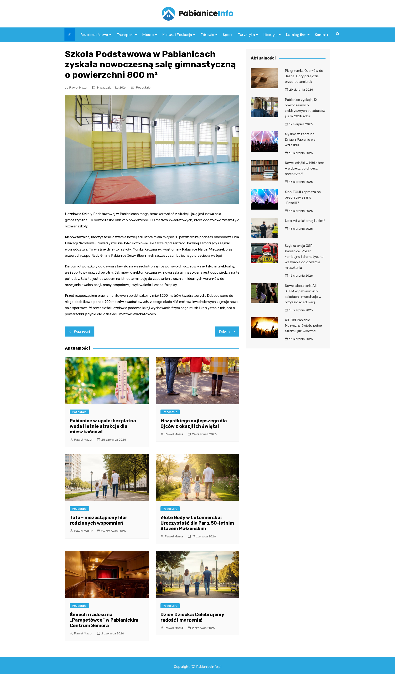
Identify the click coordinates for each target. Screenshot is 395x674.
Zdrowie (207, 34)
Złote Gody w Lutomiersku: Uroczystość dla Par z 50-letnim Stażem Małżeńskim (197, 523)
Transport (125, 34)
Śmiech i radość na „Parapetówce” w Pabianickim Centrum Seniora (104, 620)
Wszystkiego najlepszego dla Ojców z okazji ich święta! (193, 423)
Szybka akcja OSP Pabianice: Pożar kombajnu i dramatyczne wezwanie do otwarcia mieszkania (304, 257)
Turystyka (246, 34)
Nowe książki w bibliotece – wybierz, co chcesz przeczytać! (305, 168)
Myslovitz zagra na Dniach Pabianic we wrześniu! (300, 139)
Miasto (148, 34)
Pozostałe (143, 87)
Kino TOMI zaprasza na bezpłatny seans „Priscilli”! (303, 197)
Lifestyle (271, 34)
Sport (227, 34)
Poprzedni (82, 331)
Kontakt (321, 34)
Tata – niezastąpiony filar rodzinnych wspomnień (98, 520)
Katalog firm (296, 34)
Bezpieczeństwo (94, 34)
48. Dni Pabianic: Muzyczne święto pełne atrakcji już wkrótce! (303, 325)
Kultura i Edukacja (177, 34)
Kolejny (224, 331)
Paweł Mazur (78, 87)
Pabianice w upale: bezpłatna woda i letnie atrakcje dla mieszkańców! (103, 426)
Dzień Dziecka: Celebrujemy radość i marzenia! (192, 617)
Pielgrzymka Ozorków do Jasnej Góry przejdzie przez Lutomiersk (304, 76)
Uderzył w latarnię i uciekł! (305, 221)
